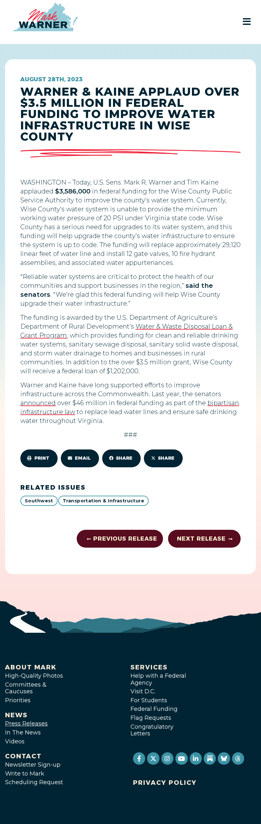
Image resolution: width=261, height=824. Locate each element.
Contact (23, 756)
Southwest (39, 501)
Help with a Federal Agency (158, 679)
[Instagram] (167, 758)
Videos (15, 741)
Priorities (18, 700)
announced (38, 403)
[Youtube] (181, 758)
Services (149, 667)
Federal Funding (154, 708)
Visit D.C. (142, 691)
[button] (39, 458)
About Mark (31, 667)
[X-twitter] (153, 758)
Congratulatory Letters (151, 730)
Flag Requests (150, 717)
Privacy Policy (165, 782)
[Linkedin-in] (196, 758)
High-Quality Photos (34, 675)
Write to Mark (24, 773)
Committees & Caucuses (25, 688)
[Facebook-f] (139, 758)
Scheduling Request (34, 782)
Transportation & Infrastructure (103, 501)
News (16, 714)
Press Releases (26, 723)
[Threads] (238, 758)
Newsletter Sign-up (32, 764)
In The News (23, 732)
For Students (148, 700)
